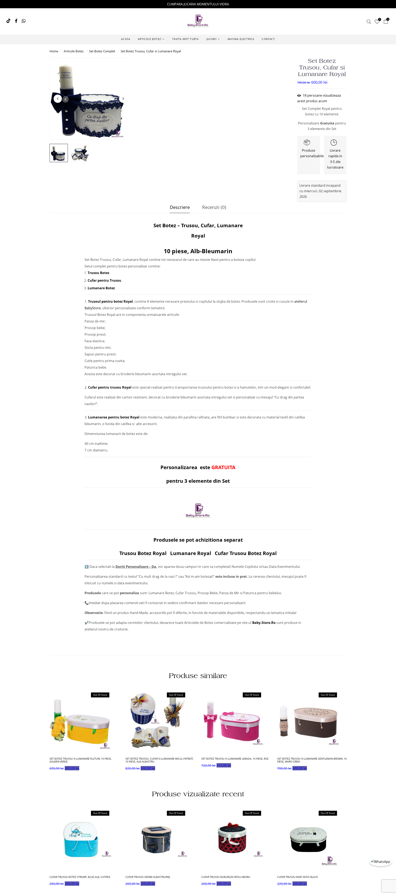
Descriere (180, 207)
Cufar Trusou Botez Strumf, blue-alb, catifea (80, 877)
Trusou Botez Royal (142, 553)
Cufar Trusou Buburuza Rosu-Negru (225, 877)
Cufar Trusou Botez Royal (246, 553)
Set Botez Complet (102, 51)
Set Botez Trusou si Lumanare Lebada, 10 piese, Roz (235, 758)
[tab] (180, 208)
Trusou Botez (98, 273)
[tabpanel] (84, 731)
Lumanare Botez (101, 288)
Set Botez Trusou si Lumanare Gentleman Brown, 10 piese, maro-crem (312, 760)
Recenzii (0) (214, 207)
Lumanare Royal (190, 553)
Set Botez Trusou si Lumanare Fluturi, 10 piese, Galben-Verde (81, 760)
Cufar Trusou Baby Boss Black (297, 877)
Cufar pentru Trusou (105, 280)
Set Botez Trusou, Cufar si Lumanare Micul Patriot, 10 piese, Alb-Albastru (159, 760)
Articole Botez (74, 51)
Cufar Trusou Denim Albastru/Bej (147, 877)
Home (54, 51)
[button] (386, 22)
